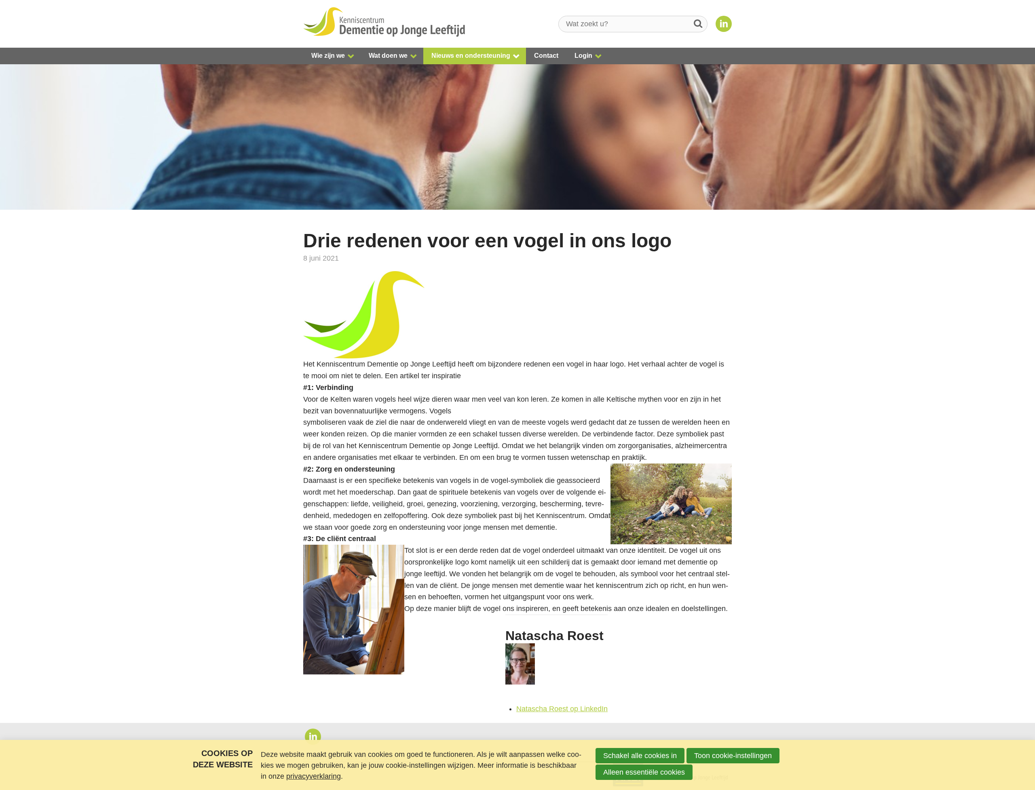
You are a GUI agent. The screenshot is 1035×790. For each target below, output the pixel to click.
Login (583, 55)
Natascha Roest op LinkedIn (562, 709)
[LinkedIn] (724, 24)
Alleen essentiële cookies (644, 772)
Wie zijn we (328, 55)
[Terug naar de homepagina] (384, 24)
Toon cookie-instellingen (733, 756)
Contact (546, 55)
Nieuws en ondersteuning (470, 55)
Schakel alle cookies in (640, 756)
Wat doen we (388, 55)
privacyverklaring (313, 776)
